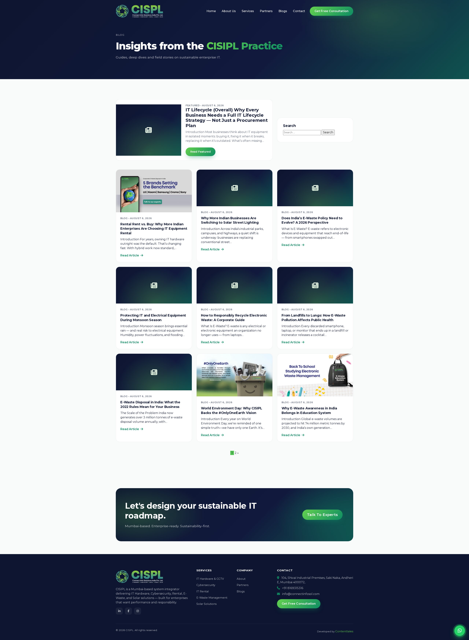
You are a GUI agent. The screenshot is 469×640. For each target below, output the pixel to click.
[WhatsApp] (459, 630)
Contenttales (344, 631)
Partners (266, 11)
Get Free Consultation (331, 11)
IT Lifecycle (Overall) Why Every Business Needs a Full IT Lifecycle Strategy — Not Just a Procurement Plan (227, 117)
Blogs (282, 11)
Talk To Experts (322, 515)
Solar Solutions (206, 604)
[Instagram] (137, 611)
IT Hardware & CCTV (210, 578)
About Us (229, 11)
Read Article (130, 255)
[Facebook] (128, 611)
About (241, 578)
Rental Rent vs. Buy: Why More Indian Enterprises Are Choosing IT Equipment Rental (153, 228)
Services (248, 11)
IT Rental (202, 591)
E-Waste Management (211, 597)
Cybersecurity (205, 585)
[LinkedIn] (119, 611)
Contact (299, 11)
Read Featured (200, 151)
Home (211, 11)
